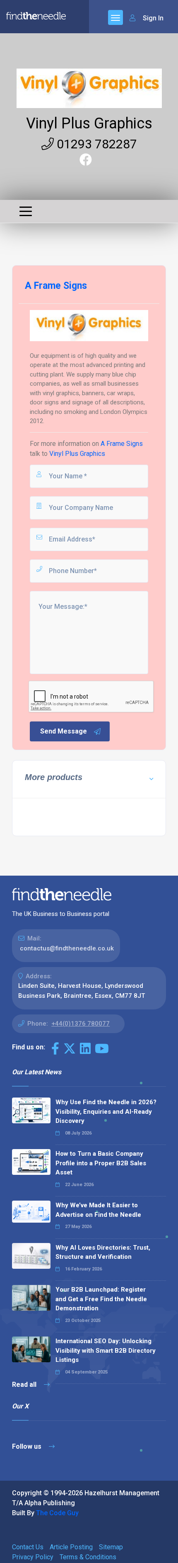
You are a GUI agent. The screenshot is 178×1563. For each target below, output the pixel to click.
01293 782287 (95, 144)
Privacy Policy (32, 1557)
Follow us (27, 1446)
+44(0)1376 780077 (80, 1023)
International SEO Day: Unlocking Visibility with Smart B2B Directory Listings (105, 1350)
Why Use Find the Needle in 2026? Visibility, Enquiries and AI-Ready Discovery (105, 1111)
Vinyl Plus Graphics (89, 123)
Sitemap (111, 1547)
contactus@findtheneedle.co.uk (67, 948)
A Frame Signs (122, 444)
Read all (25, 1384)
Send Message (63, 731)
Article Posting (71, 1547)
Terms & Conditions (88, 1557)
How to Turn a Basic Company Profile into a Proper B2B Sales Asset (100, 1163)
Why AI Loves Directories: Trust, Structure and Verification (102, 1252)
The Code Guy (57, 1513)
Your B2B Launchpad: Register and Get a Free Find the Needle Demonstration (101, 1299)
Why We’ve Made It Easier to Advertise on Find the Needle (98, 1209)
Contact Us (27, 1547)
